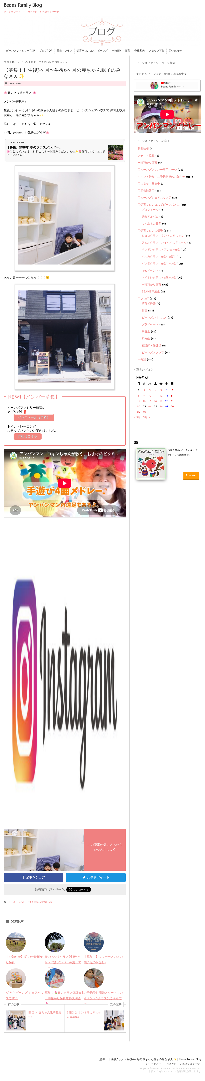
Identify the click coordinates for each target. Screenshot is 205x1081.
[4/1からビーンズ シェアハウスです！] (16, 985)
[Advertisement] (169, 494)
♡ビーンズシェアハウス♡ (154, 197)
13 (166, 395)
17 (150, 401)
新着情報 (143, 148)
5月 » (146, 417)
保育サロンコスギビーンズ (92, 51)
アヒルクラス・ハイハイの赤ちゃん (164, 242)
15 (138, 401)
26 (161, 406)
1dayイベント (150, 270)
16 (144, 401)
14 (172, 395)
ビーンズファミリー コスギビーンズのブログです (170, 1064)
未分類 (142, 359)
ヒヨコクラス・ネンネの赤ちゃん (163, 235)
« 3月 (137, 417)
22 (138, 406)
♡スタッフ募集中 (149, 183)
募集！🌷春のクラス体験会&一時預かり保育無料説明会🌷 (64, 998)
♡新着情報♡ (146, 190)
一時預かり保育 (121, 51)
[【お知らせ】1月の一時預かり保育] (16, 949)
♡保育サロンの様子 (150, 230)
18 (155, 401)
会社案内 (139, 51)
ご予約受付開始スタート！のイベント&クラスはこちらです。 (103, 998)
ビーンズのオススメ (154, 317)
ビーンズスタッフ (153, 352)
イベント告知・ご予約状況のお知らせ (30, 902)
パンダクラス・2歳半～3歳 (159, 263)
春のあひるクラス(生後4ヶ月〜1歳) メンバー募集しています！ (63, 963)
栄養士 (146, 331)
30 (144, 412)
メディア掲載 (146, 155)
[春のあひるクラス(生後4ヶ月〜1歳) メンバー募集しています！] (55, 949)
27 (166, 406)
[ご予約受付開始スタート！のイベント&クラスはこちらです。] (94, 985)
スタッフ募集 (156, 51)
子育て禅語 (149, 303)
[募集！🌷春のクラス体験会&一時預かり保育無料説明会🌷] (55, 985)
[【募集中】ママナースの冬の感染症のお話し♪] (94, 949)
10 (149, 395)
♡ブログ (143, 298)
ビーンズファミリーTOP (20, 51)
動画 (144, 310)
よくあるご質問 (151, 223)
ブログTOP (46, 51)
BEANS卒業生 (151, 291)
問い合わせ (175, 51)
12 (161, 395)
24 (149, 406)
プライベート (150, 324)
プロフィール (150, 209)
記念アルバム (150, 216)
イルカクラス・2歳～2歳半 (159, 256)
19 (161, 401)
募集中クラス (64, 51)
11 (155, 395)
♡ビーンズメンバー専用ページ (157, 169)
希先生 (146, 338)
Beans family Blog (23, 5)
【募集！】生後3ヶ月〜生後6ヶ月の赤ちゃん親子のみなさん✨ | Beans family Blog (149, 1059)
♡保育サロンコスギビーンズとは (159, 204)
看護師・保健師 (151, 345)
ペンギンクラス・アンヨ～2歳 (161, 249)
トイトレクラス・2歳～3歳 (159, 277)
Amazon (191, 475)
